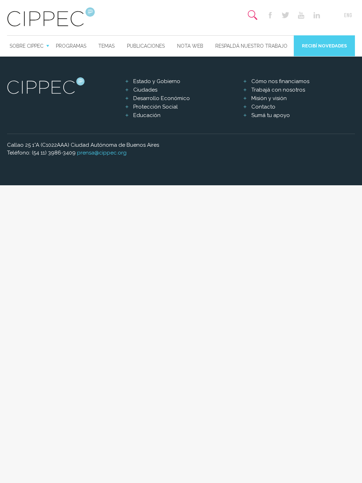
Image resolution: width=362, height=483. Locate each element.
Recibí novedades (324, 45)
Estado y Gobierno (156, 81)
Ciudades (145, 90)
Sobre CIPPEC (26, 46)
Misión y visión (269, 98)
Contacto (263, 107)
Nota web (190, 46)
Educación (146, 115)
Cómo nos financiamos (280, 81)
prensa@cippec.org (102, 153)
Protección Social (155, 107)
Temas (106, 46)
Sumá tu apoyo (270, 115)
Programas (71, 46)
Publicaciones (146, 46)
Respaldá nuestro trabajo (251, 46)
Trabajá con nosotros (278, 90)
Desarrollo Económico (161, 98)
